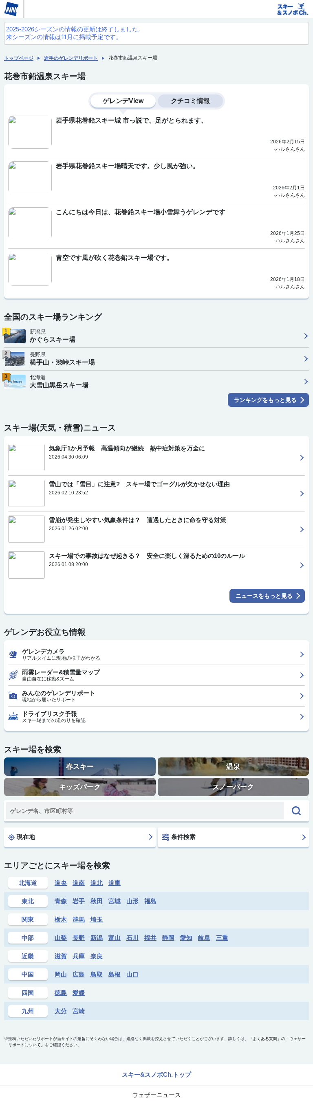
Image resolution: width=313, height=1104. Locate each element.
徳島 (61, 992)
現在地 (26, 836)
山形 (132, 901)
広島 (79, 974)
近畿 (28, 956)
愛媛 (79, 992)
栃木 (61, 919)
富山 (114, 937)
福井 (150, 937)
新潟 (96, 937)
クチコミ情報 (190, 100)
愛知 (186, 937)
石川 (132, 937)
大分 (61, 1010)
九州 (28, 1010)
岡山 (61, 974)
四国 (28, 992)
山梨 (61, 937)
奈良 (96, 956)
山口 (132, 974)
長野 (79, 937)
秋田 (96, 901)
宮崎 (79, 1010)
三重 (222, 937)
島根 (114, 974)
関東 (28, 919)
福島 (150, 901)
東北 (28, 901)
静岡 (168, 937)
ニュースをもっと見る (264, 596)
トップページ (18, 58)
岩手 (79, 901)
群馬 (79, 919)
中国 (28, 974)
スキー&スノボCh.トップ (156, 1074)
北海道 (28, 882)
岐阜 (204, 937)
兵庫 (79, 956)
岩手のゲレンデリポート (71, 58)
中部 (28, 937)
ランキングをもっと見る (265, 400)
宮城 (114, 901)
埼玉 (96, 919)
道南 (79, 882)
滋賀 (61, 956)
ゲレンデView (123, 100)
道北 (96, 882)
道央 (61, 882)
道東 (114, 882)
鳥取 (96, 974)
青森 (61, 901)
